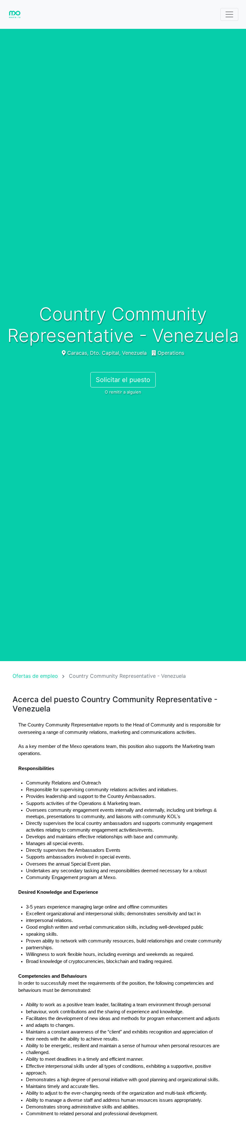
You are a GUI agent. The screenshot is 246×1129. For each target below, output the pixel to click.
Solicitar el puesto (123, 380)
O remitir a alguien (123, 391)
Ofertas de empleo (35, 676)
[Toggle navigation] (229, 14)
